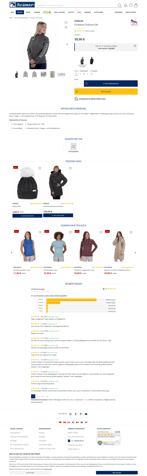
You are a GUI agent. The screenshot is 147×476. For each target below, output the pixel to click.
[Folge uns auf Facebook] (76, 414)
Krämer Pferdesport (76, 428)
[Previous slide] (10, 44)
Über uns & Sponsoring (76, 436)
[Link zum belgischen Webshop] (77, 422)
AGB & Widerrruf (73, 449)
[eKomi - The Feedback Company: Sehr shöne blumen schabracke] (108, 438)
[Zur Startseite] (22, 4)
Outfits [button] (71, 12)
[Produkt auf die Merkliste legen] (66, 22)
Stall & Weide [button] (59, 12)
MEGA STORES (131, 12)
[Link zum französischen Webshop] (69, 422)
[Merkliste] (131, 5)
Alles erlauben (116, 473)
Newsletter (43, 440)
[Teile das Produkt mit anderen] (66, 27)
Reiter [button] (19, 12)
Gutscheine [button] (98, 12)
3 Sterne (40, 305)
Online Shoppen (16, 428)
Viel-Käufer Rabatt (45, 444)
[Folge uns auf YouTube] (86, 414)
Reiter (11, 18)
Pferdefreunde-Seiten (75, 445)
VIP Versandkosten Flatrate (19, 444)
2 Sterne (40, 308)
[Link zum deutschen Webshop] (60, 422)
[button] (47, 12)
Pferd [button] (28, 12)
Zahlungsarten (15, 432)
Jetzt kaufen (106, 91)
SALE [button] (79, 12)
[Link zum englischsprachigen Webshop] (82, 422)
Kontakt (41, 432)
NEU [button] (12, 12)
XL (92, 73)
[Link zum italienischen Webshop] (86, 422)
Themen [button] (37, 12)
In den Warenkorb (58, 215)
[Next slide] (67, 44)
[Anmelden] (126, 5)
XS (76, 73)
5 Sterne (40, 299)
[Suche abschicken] (120, 5)
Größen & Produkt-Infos (47, 448)
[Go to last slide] (11, 252)
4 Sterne (40, 302)
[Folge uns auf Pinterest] (81, 414)
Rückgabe (13, 440)
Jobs (76, 440)
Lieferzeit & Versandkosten (19, 436)
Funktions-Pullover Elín (36, 18)
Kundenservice (45, 428)
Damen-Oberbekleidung (21, 18)
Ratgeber (95, 71)
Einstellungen (30, 473)
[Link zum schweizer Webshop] (64, 422)
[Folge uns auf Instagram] (70, 414)
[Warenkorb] (136, 5)
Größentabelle (84, 71)
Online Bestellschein (17, 448)
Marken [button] (87, 12)
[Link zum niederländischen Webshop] (73, 422)
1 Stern (41, 311)
